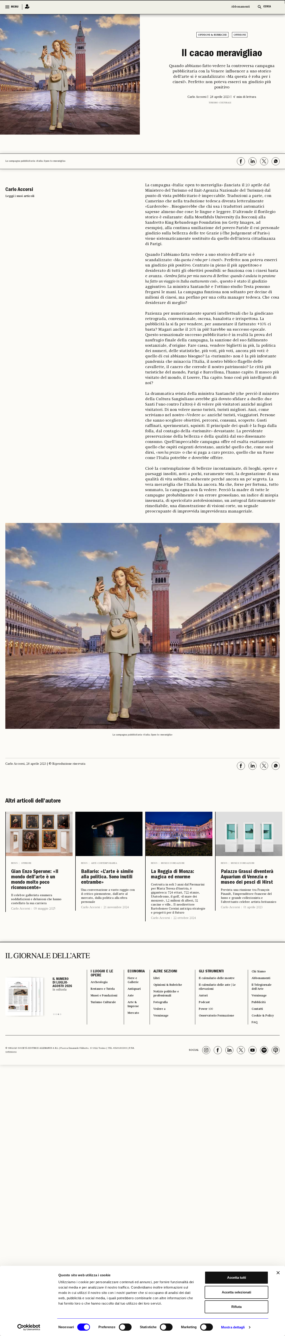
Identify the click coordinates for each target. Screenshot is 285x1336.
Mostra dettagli (233, 1327)
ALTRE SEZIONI (161, 976)
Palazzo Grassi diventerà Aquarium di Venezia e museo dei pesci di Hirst (247, 883)
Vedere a (156, 1021)
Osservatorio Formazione (217, 1029)
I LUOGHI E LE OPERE (102, 978)
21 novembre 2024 (116, 919)
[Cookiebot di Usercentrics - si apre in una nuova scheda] (28, 1327)
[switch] (125, 1327)
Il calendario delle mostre (218, 984)
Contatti (257, 1021)
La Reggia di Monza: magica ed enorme (179, 876)
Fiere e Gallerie (129, 986)
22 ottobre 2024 (184, 921)
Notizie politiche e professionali (164, 1002)
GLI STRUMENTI (207, 976)
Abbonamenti (240, 6)
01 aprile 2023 (253, 919)
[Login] (26, 7)
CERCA (267, 6)
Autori (200, 1005)
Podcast (202, 1013)
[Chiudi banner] (278, 1272)
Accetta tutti (236, 1277)
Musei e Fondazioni (172, 863)
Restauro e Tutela (100, 1000)
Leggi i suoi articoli (19, 196)
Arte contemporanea (104, 863)
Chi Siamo (258, 976)
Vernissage (158, 1029)
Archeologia (101, 989)
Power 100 (204, 1021)
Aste (126, 1005)
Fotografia (158, 1013)
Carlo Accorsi (20, 915)
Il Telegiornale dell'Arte (263, 994)
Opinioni (240, 35)
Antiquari (130, 997)
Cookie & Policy (263, 1029)
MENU (14, 6)
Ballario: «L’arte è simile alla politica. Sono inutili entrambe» (107, 883)
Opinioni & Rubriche (212, 35)
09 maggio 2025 (44, 915)
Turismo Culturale (220, 120)
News (14, 863)
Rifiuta (236, 1307)
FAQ (253, 1037)
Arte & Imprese (129, 1016)
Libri (153, 984)
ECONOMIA (130, 976)
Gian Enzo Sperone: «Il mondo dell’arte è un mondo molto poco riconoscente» (38, 883)
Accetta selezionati (236, 1292)
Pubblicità (258, 1013)
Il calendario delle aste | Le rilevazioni (216, 994)
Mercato (129, 1027)
